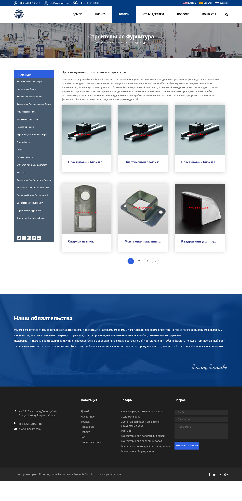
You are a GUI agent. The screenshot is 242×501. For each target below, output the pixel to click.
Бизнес (100, 14)
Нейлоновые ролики (26, 112)
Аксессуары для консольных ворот (34, 104)
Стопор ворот (23, 142)
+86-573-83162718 (30, 3)
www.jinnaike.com (110, 474)
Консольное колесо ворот (29, 97)
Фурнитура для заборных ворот (32, 134)
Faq (83, 437)
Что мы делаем (153, 14)
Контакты (209, 14)
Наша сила (87, 426)
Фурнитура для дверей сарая (31, 218)
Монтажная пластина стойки (143, 241)
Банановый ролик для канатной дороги (32, 196)
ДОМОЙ (77, 14)
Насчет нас (87, 416)
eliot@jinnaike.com (59, 3)
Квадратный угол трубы (199, 241)
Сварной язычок (81, 241)
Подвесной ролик (25, 127)
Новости (183, 14)
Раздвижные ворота (27, 89)
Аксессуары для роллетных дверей (34, 180)
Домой (99, 42)
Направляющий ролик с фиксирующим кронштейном (31, 120)
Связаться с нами (92, 442)
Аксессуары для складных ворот (33, 188)
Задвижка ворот (25, 157)
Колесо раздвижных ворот (30, 81)
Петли (20, 150)
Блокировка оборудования (30, 203)
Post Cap (21, 172)
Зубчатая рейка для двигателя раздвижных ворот (32, 166)
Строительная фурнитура (29, 210)
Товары (85, 421)
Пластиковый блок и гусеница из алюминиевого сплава (86, 162)
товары (124, 14)
